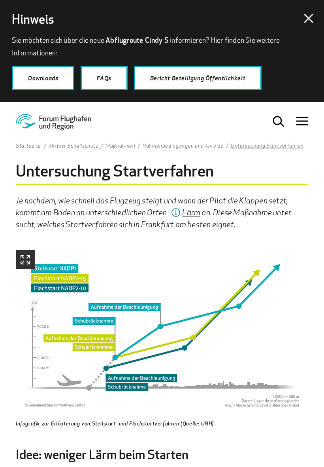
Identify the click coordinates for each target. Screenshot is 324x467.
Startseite (28, 146)
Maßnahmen (120, 146)
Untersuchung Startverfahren (267, 146)
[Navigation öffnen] (302, 121)
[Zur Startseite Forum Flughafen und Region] (60, 124)
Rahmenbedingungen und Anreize (183, 146)
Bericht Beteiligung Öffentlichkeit (197, 78)
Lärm (191, 212)
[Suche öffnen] (278, 121)
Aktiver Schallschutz (73, 146)
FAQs (104, 78)
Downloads (43, 78)
